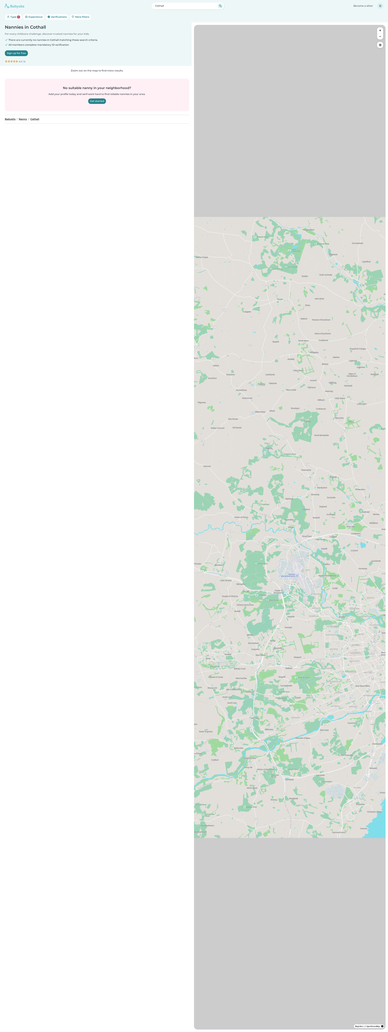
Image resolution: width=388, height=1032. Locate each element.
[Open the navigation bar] (380, 6)
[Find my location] (380, 45)
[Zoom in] (380, 30)
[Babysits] (14, 5)
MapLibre (359, 1026)
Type (14, 16)
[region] (290, 527)
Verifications (58, 16)
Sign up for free (16, 53)
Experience (35, 16)
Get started (97, 101)
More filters (81, 16)
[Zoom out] (380, 36)
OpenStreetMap (373, 1026)
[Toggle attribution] (382, 1026)
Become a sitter (363, 5)
